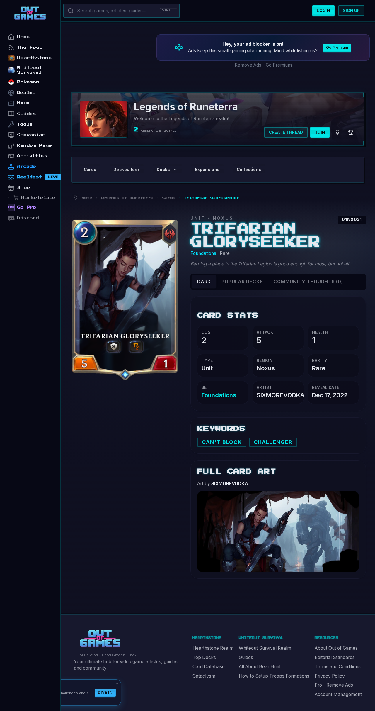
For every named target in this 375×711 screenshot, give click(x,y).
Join (320, 132)
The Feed (30, 47)
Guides (246, 657)
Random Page (34, 145)
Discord (28, 217)
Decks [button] (163, 169)
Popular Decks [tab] (242, 282)
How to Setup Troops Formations (274, 676)
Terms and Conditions (338, 666)
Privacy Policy (330, 676)
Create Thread (286, 132)
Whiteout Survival (29, 70)
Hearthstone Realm (212, 648)
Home (23, 36)
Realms (26, 92)
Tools (25, 124)
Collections (249, 169)
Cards (90, 169)
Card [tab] (204, 282)
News (23, 103)
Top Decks (204, 657)
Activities (32, 156)
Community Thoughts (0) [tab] (308, 282)
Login (323, 10)
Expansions (207, 169)
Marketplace (38, 197)
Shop (23, 187)
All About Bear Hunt (260, 666)
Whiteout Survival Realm (265, 648)
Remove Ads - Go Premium (263, 65)
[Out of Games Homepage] (100, 638)
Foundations (203, 253)
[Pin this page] (75, 198)
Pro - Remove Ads (334, 685)
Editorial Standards (335, 657)
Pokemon (28, 82)
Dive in (105, 692)
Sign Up (351, 10)
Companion (31, 134)
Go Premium (337, 47)
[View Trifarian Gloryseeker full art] (278, 531)
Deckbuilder (126, 169)
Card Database (208, 666)
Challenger (273, 442)
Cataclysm (203, 676)
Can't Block (222, 442)
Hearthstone (34, 58)
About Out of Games (336, 648)
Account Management (338, 694)
